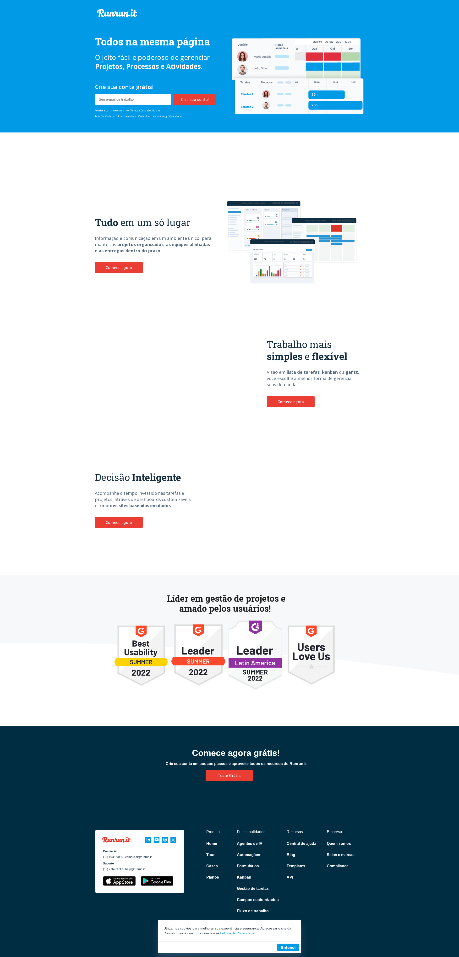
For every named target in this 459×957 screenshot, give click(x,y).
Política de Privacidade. (237, 933)
